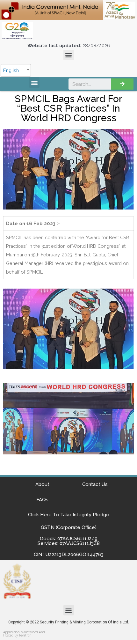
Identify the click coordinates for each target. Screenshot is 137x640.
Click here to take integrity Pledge (68, 515)
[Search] (122, 84)
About (42, 484)
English (11, 70)
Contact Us (95, 484)
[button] (68, 55)
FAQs (42, 500)
